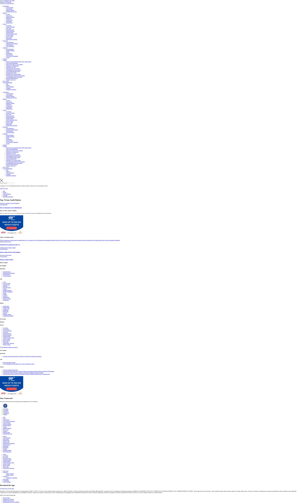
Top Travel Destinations (12, 63)
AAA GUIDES (7, 482)
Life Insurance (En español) (13, 68)
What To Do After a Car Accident (14, 64)
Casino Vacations (10, 27)
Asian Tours (6, 329)
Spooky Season (7, 298)
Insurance (5, 40)
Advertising (6, 480)
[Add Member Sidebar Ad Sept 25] (9, 347)
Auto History (9, 9)
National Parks (9, 32)
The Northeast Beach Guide (13, 71)
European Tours (10, 29)
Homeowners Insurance (12, 43)
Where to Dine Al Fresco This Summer (10, 252)
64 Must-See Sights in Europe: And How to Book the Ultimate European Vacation (23, 372)
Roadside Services (7, 433)
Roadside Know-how (11, 11)
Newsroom (6, 479)
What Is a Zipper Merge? (6, 259)
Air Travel (8, 25)
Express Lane (6, 284)
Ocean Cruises (9, 35)
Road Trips (9, 38)
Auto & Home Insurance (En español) (15, 75)
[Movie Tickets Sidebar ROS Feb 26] (11, 234)
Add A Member (10, 86)
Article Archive (10, 473)
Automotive (6, 6)
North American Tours (11, 34)
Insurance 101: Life (11, 67)
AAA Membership (7, 82)
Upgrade (8, 88)
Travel (4, 24)
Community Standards (11, 477)
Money (5, 13)
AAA (4, 282)
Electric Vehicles (10, 10)
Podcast (5, 59)
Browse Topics (10, 475)
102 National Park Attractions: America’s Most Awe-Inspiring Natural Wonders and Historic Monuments (28, 371)
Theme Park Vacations (11, 39)
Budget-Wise (9, 22)
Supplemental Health (8, 316)
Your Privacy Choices (8, 499)
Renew (8, 85)
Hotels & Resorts (10, 31)
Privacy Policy (6, 498)
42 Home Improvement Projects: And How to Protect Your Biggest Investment (22, 356)
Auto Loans (9, 15)
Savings (8, 14)
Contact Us (6, 476)
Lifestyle (5, 47)
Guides (5, 60)
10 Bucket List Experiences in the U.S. (10, 244)
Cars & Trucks (9, 7)
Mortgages (8, 18)
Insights (5, 294)
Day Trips (8, 28)
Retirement (9, 21)
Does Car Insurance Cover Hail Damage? (11, 207)
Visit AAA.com (4, 188)
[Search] (0, 178)
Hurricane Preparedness (12, 78)
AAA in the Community (12, 56)
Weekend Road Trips (11, 72)
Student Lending (10, 17)
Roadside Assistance (11, 89)
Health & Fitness (10, 50)
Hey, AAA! (6, 81)
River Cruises (9, 36)
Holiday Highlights (7, 291)
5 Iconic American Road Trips (10, 370)
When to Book (6, 344)
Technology (9, 53)
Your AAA (6, 471)
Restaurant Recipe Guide (9, 362)
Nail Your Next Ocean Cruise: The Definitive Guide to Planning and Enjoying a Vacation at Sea (26, 374)
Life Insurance (9, 45)
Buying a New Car (10, 79)
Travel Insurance (10, 46)
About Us (5, 472)
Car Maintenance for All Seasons (14, 77)
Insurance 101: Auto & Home (13, 74)
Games (8, 57)
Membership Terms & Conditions (11, 502)
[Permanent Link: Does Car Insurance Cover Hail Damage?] (9, 203)
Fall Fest (5, 286)
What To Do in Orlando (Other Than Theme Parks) (18, 61)
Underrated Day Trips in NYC (13, 70)
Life (4, 417)
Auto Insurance (10, 42)
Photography (6, 297)
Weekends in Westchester (12, 66)
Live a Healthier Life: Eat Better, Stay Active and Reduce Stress (18, 364)
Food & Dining (10, 49)
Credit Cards (9, 20)
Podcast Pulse (9, 54)
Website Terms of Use (8, 500)
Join (7, 84)
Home (7, 52)
